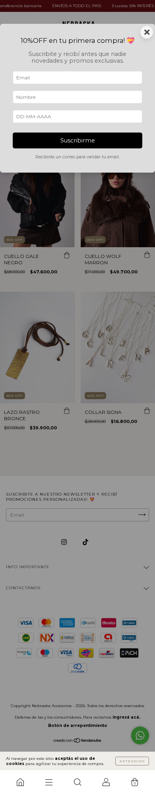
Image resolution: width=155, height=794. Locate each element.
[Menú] (49, 782)
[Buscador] (77, 782)
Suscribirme (77, 140)
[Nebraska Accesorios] (20, 782)
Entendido (132, 761)
